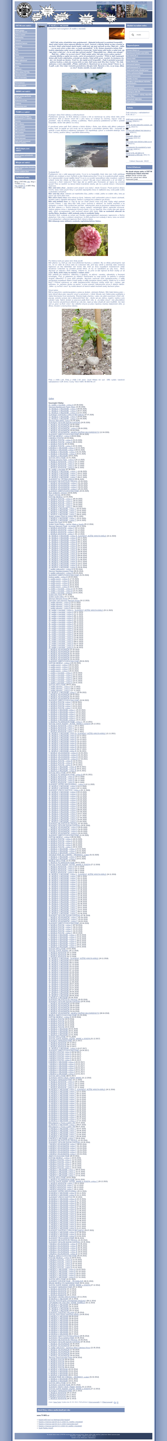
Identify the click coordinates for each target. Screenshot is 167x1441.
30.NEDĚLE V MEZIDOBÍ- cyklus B (62, 1199)
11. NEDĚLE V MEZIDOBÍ (59, 994)
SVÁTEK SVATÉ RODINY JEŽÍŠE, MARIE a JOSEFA (70, 1039)
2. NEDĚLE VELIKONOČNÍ (59, 659)
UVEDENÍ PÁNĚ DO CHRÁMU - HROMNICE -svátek (69, 855)
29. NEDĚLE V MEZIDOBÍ (59, 966)
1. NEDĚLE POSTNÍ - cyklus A (60, 446)
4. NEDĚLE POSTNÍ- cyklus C (60, 704)
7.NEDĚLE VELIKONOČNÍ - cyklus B (63, 1244)
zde (28, 182)
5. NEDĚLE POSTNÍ (56, 1019)
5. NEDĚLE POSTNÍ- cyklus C (60, 702)
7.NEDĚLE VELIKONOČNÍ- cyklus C (63, 1144)
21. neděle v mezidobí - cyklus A (61, 405)
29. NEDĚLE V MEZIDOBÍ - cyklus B (63, 546)
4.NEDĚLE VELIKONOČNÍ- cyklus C (63, 1150)
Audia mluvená (20, 138)
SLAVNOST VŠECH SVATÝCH (60, 1197)
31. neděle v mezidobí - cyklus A (61, 616)
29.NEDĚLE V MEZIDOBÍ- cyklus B (62, 1201)
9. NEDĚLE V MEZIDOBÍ (58, 998)
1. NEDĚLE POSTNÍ (56, 1027)
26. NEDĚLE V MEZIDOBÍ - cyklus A (63, 798)
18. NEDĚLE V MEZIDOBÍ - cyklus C (63, 904)
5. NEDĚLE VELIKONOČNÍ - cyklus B (63, 755)
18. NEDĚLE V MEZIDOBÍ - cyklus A (63, 812)
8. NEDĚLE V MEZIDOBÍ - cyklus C (62, 509)
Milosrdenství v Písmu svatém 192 (62, 1123)
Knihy (17, 66)
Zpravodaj (18, 46)
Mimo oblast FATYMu (22, 72)
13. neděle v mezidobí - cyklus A (61, 644)
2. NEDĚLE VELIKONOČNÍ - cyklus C (63, 489)
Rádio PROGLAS (132, 61)
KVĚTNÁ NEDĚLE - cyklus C (60, 1158)
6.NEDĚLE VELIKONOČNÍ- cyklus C (63, 1146)
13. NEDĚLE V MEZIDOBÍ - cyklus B (63, 567)
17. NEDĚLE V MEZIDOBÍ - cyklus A (63, 411)
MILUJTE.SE (141, 2)
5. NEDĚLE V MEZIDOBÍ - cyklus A (62, 853)
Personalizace (20, 83)
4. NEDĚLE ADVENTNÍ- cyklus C (61, 726)
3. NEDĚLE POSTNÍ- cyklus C (60, 706)
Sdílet (51, 399)
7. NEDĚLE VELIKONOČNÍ (59, 649)
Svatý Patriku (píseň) (46, 1428)
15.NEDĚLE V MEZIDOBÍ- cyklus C (62, 1125)
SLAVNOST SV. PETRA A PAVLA (61, 479)
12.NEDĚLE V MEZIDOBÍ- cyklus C (62, 1133)
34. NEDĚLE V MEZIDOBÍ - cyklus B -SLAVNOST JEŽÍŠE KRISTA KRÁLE (77, 536)
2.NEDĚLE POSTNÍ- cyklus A (60, 1058)
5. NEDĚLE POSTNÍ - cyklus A (60, 839)
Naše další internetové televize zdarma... (22, 142)
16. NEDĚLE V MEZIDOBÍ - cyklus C (63, 473)
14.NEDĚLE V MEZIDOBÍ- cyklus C (62, 1129)
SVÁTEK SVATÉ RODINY (58, 951)
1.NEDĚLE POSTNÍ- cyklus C (60, 1168)
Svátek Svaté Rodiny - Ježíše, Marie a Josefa (66, 524)
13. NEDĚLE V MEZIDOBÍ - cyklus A (63, 417)
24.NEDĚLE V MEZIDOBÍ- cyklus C (62, 1109)
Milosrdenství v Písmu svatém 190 (62, 1127)
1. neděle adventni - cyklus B (60, 608)
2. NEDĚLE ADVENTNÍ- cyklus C (61, 730)
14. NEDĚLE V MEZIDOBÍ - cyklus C (63, 477)
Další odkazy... (131, 102)
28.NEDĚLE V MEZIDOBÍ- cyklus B (62, 1203)
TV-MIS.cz (127, 2)
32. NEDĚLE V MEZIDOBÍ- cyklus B (62, 737)
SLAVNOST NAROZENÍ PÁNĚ (60, 1041)
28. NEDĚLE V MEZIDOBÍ (59, 968)
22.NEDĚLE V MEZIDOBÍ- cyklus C (62, 1113)
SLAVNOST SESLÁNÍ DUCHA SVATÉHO (64, 423)
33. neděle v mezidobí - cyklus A (61, 612)
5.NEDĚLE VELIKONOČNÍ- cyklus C (63, 1148)
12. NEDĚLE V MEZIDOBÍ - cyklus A (63, 419)
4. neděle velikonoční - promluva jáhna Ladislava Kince (69, 1348)
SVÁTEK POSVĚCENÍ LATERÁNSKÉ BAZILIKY (67, 1301)
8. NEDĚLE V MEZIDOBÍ (58, 1369)
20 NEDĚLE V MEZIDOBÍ (58, 1322)
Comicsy (18, 103)
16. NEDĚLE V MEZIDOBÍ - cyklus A (63, 814)
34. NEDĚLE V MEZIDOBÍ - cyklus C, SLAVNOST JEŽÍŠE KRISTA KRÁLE (77, 874)
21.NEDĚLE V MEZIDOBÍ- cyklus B (62, 1217)
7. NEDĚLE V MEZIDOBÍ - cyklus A (62, 849)
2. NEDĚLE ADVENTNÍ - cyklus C (61, 532)
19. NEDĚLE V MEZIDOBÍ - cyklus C (63, 471)
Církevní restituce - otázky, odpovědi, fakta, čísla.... (139, 95)
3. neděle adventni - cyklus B (60, 604)
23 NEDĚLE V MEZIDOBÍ (58, 1316)
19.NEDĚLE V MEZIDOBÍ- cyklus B (62, 1221)
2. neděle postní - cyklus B (59, 585)
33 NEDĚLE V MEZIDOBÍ (58, 1299)
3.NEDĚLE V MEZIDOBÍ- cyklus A (62, 1072)
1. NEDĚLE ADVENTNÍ (57, 956)
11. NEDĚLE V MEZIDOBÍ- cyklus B (62, 751)
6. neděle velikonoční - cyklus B (61, 573)
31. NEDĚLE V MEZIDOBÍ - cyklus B (63, 542)
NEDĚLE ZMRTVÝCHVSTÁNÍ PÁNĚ (63, 1015)
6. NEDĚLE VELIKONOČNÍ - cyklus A (63, 829)
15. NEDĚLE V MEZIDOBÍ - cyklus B (63, 563)
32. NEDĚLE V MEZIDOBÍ (59, 962)
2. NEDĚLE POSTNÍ (56, 444)
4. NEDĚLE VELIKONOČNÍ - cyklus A (63, 428)
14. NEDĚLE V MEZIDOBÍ (59, 990)
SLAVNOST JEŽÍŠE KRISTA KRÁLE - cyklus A (67, 784)
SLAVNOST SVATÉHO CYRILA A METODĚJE (66, 415)
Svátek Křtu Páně (55, 522)
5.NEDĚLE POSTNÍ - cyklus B (60, 1260)
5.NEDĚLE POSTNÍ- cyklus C (60, 1160)
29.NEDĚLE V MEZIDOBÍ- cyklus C (62, 1099)
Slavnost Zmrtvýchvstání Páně (60, 1357)
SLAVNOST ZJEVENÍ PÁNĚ (60, 1385)
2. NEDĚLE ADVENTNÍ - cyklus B (61, 780)
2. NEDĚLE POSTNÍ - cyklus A (60, 845)
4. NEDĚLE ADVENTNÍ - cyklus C (61, 528)
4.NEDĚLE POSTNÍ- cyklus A (60, 1054)
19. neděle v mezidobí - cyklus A (61, 638)
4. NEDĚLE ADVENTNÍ (57, 953)
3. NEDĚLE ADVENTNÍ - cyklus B (61, 779)
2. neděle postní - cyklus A (59, 669)
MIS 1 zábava (19, 124)
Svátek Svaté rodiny (56, 597)
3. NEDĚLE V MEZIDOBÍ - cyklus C (62, 518)
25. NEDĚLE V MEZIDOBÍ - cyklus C (63, 890)
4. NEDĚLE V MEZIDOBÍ (58, 1031)
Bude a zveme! (20, 34)
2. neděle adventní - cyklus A (59, 689)
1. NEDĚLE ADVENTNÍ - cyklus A (61, 468)
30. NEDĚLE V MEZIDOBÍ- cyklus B (62, 739)
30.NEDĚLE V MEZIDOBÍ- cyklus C (62, 1097)
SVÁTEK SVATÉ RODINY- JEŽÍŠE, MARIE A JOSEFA (69, 724)
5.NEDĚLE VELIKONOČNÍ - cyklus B (63, 1248)
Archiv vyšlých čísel (22, 171)
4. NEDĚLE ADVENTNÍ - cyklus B (61, 777)
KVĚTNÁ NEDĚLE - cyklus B (60, 1017)
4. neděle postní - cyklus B (59, 581)
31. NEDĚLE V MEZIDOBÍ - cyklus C (63, 878)
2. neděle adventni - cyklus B (60, 606)
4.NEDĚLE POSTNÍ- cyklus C (60, 1162)
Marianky (18, 63)
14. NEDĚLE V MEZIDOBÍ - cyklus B (63, 565)
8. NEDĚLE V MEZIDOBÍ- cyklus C (62, 710)
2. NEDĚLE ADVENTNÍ (57, 955)
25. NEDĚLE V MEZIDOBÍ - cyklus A (63, 800)
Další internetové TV (133, 67)
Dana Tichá (57, 1402)
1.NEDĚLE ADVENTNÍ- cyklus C (61, 1189)
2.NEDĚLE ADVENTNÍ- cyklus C (61, 1187)
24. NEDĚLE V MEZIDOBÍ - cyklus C (63, 892)
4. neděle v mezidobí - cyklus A (60, 679)
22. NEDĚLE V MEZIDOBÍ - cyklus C (63, 896)
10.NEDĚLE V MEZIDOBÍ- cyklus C (62, 1136)
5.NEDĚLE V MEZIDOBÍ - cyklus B (62, 1271)
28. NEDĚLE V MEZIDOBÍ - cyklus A (63, 794)
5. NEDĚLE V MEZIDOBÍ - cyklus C (62, 514)
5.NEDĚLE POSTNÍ (56, 438)
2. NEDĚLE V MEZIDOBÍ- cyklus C (62, 720)
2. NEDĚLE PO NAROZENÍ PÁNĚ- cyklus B (65, 775)
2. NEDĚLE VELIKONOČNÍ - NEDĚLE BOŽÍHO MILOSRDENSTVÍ (74, 432)
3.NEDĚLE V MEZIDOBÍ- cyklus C (62, 1174)
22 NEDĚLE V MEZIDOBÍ (58, 1318)
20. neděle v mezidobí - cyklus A (61, 636)
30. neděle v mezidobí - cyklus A (61, 618)
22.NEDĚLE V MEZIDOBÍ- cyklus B (62, 1215)
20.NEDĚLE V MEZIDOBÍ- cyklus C (62, 1115)
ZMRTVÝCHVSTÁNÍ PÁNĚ (59, 1156)
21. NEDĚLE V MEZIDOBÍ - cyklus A (63, 808)
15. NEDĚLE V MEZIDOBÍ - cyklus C (63, 475)
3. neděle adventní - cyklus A (59, 687)
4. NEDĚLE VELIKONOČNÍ (59, 655)
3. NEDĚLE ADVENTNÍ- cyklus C (61, 728)
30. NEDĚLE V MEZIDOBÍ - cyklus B (63, 544)
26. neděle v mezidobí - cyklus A (61, 624)
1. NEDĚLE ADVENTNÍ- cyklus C (61, 732)
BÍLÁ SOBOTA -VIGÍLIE (58, 493)
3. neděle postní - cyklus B (59, 583)
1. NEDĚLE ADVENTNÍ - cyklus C (61, 534)
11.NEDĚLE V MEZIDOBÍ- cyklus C (62, 1134)
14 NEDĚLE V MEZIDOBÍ (58, 1334)
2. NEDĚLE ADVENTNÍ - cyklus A (61, 466)
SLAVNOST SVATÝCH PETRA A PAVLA (64, 1336)
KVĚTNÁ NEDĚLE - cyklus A (60, 436)
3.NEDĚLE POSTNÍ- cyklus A (60, 1056)
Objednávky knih (21, 106)
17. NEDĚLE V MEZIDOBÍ (59, 984)
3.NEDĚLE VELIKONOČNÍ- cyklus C (63, 1152)
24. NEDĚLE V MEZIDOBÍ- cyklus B (62, 745)
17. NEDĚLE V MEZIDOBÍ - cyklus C (63, 906)
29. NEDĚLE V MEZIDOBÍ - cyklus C (63, 882)
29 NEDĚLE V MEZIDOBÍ (58, 1307)
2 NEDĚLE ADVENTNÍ (57, 1397)
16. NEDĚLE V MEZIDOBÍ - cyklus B (63, 561)
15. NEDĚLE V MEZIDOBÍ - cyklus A (63, 413)
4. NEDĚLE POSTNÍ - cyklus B (60, 761)
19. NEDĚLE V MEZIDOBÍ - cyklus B (63, 559)
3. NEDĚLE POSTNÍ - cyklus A (60, 442)
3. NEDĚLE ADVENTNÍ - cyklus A (61, 464)
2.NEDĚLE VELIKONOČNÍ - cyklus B (63, 1254)
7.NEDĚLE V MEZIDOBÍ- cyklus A (62, 1064)
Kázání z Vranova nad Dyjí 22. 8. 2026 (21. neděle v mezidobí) (61, 1422)
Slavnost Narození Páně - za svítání (62, 526)
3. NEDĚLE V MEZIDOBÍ (58, 1033)
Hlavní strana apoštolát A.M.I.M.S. (23, 96)
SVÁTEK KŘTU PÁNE (57, 1037)
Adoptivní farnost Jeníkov (135, 89)
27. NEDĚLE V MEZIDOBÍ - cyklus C (63, 886)
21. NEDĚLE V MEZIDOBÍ (59, 978)
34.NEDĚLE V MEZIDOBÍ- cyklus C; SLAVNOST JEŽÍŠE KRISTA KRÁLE (77, 1089)
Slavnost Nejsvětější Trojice (59, 421)
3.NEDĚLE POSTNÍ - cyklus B (60, 1264)
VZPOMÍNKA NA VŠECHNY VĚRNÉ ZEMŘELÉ (67, 1303)
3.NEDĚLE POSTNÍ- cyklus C (60, 1164)
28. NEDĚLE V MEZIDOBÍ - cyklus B (63, 548)
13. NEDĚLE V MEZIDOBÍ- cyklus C (62, 692)
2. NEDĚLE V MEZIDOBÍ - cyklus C (62, 520)
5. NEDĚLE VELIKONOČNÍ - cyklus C (63, 921)
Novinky (18, 121)
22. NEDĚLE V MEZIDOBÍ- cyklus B (62, 747)
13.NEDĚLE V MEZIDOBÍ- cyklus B (62, 1232)
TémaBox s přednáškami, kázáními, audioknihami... (138, 82)
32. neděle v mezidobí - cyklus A (61, 614)
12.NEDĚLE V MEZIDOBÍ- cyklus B (62, 1234)
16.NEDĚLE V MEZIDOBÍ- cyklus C (62, 1121)
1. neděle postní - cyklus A (59, 671)
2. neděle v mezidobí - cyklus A (60, 683)
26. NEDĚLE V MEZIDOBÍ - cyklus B (63, 552)
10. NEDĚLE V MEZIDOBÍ (59, 996)
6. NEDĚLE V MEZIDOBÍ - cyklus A (62, 851)
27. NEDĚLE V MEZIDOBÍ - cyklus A (63, 796)
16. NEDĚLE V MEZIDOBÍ (59, 986)
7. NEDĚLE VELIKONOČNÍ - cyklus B (63, 753)
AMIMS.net (101, 2)
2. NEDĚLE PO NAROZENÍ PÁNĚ (62, 863)
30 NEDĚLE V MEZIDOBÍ (58, 1305)
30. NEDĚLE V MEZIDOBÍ (59, 964)
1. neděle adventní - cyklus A (59, 690)
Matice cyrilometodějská (134, 73)
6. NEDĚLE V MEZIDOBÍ (58, 1373)
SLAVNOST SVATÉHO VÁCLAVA (61, 1312)
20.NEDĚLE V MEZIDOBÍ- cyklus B (62, 1219)
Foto (16, 52)
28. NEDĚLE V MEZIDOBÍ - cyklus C (63, 884)
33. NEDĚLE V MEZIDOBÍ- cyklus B (62, 735)
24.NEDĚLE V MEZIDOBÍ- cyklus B (62, 1211)
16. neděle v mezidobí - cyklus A (61, 640)
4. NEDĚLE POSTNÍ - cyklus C (60, 501)
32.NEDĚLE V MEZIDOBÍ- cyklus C (62, 1093)
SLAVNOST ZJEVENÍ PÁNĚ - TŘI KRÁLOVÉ (66, 1281)
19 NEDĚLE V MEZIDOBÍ (58, 1324)
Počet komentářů (94, 1402)
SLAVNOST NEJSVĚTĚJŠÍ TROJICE (63, 481)
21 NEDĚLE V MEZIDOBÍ (58, 1320)
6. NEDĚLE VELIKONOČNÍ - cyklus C (63, 919)
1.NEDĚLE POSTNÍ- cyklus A (60, 1060)
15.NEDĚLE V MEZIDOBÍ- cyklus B (62, 1228)
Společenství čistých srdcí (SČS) (137, 53)
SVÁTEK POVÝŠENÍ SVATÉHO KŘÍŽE (64, 1314)
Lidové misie (19, 57)
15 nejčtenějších (20, 85)
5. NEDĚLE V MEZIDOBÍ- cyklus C (62, 716)
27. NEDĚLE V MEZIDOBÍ (59, 970)
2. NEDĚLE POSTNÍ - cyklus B (60, 763)
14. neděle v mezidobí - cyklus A (61, 642)
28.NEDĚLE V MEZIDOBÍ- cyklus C (62, 1101)
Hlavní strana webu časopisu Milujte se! (25, 168)
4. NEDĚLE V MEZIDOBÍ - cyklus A (62, 452)
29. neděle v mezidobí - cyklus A (61, 620)
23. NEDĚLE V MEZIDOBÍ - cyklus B (63, 556)
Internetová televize (133, 64)
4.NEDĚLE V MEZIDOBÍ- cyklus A (62, 1070)
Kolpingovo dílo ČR (133, 92)
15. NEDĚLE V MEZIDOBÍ (59, 988)
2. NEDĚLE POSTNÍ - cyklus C (60, 505)
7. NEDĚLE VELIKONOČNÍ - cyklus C (63, 483)
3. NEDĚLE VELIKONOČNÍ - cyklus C (63, 487)
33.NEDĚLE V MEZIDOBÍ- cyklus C (62, 1091)
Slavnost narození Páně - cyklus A (62, 460)
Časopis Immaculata (133, 76)
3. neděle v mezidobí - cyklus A (60, 681)
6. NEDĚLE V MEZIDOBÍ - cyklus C (62, 512)
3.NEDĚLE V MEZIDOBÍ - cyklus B (62, 1275)
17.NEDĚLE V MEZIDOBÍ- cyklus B (62, 1224)
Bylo (16, 49)
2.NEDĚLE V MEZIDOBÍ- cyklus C (62, 1176)
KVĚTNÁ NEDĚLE (56, 497)
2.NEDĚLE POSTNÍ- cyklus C (60, 1166)
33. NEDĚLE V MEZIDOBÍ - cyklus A (63, 786)
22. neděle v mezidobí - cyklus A (61, 632)
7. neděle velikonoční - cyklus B (61, 569)
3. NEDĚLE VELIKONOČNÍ (59, 430)
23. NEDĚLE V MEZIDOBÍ (59, 974)
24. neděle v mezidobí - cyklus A (61, 628)
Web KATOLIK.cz (132, 56)
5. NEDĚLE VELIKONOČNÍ (59, 426)
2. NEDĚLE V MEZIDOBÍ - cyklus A (62, 859)
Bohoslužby (19, 37)
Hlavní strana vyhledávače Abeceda (24, 156)
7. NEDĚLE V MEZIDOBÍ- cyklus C (62, 712)
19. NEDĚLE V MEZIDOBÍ (59, 982)
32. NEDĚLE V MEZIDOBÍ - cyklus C (63, 876)
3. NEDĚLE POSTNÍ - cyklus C (60, 503)
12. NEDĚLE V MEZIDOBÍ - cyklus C (63, 913)
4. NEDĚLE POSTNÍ (56, 1021)
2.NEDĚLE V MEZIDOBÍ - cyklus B (62, 1277)
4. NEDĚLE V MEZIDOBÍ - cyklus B (62, 769)
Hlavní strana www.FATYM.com (21, 31)
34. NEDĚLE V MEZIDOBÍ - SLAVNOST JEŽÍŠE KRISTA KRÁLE (74, 958)
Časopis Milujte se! (132, 50)
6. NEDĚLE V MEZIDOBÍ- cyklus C (62, 714)
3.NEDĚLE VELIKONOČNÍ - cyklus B (63, 1252)
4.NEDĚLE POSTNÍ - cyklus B (60, 1262)
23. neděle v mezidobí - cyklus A (61, 630)
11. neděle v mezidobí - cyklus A (61, 646)
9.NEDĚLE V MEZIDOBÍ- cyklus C (62, 1138)
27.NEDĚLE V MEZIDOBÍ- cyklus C (62, 1103)
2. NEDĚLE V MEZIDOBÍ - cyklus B (62, 771)
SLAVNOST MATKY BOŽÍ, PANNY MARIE (65, 1078)
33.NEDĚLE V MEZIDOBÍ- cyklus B (62, 1193)
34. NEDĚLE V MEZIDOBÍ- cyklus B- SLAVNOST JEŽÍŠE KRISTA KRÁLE (77, 734)
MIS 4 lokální (19, 132)
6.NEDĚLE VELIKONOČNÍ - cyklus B (63, 1246)
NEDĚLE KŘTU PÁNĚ (57, 861)
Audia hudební (20, 135)
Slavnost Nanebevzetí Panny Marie (62, 407)
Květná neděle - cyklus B (58, 577)
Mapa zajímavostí (21, 60)
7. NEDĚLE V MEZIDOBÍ (58, 1371)
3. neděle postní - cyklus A (59, 667)
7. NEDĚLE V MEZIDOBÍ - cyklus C (62, 511)
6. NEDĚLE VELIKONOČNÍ (59, 424)
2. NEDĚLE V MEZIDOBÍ (58, 456)
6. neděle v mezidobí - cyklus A (60, 675)
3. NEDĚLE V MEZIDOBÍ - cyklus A (62, 454)
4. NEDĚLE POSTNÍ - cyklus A (60, 440)
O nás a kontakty (21, 77)
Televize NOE (130, 58)
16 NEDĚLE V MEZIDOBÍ (58, 1330)
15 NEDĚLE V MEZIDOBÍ (58, 1332)
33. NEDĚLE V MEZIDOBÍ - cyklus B (63, 538)
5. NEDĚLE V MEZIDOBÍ (58, 1029)
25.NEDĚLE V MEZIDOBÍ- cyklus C (62, 1107)
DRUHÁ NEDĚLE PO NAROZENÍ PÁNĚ (64, 1283)
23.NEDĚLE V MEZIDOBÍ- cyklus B (62, 1213)
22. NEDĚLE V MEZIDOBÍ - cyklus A (63, 806)
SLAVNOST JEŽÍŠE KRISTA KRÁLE (63, 1191)
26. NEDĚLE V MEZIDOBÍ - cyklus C (63, 888)
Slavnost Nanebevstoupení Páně (61, 571)
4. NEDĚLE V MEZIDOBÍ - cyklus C (62, 943)
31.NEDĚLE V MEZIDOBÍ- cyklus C (62, 1095)
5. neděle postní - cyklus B (59, 579)
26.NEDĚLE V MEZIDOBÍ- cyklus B (62, 1207)
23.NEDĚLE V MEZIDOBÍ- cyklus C (62, 1111)
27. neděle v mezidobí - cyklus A (61, 622)
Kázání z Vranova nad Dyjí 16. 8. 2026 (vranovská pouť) (58, 1424)
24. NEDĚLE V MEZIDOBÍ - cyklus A (63, 802)
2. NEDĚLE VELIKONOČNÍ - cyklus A (63, 833)
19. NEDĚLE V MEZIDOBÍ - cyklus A (63, 409)
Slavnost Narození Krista (58, 599)
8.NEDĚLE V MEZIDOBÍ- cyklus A (62, 1062)
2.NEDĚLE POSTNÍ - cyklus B (60, 1266)
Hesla (17, 55)
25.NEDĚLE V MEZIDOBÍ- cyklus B (62, 1209)
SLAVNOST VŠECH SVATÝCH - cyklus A (64, 790)
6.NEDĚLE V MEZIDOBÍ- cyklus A (62, 448)
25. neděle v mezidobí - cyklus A (61, 626)
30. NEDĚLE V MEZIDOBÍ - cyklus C (63, 880)
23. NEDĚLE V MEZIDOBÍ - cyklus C (63, 894)
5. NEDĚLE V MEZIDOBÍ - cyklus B (62, 767)
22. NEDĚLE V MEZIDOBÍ (59, 976)
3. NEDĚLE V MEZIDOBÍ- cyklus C (62, 718)
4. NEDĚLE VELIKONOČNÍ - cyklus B (63, 757)
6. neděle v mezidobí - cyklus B (61, 589)
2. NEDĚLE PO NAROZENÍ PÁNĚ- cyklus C (65, 722)
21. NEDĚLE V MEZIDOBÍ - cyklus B (63, 557)
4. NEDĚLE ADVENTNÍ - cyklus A (61, 462)
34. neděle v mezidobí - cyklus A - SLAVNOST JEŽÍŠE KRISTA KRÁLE (76, 610)
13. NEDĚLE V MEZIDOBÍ (59, 992)
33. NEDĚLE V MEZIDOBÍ (59, 960)
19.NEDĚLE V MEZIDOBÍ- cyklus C (62, 1117)
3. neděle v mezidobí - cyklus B (61, 591)
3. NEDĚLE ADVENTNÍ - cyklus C (61, 530)
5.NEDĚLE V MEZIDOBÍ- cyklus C (62, 1170)
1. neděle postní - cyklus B (59, 587)
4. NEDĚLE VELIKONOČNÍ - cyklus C (63, 485)
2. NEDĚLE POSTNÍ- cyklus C (60, 708)
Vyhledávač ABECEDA (134, 99)
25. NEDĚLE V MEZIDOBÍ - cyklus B (63, 554)
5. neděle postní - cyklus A (59, 665)
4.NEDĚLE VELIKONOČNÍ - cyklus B (63, 1250)
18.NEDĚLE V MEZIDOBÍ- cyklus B (62, 1223)
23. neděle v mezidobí (57, 469)
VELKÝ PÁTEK (54, 495)
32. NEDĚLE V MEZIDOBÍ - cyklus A (63, 788)
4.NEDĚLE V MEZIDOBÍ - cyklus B (62, 1273)
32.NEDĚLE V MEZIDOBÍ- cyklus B (62, 1195)
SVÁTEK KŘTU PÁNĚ (57, 458)
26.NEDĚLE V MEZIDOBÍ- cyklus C (62, 1105)
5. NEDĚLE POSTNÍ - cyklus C (60, 499)
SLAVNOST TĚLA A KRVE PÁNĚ (61, 1238)
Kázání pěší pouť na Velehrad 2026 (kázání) (54, 1420)
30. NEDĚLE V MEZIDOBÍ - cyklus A (63, 792)
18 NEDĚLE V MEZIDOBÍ (58, 1326)
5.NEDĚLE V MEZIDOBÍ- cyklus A (62, 450)
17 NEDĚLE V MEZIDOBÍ (58, 1328)
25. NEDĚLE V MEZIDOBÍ (59, 972)
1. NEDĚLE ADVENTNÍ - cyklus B (61, 782)
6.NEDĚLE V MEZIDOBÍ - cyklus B (62, 1269)
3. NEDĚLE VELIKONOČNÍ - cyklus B (63, 759)
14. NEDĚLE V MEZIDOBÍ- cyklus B (62, 749)
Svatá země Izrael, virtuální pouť (137, 70)
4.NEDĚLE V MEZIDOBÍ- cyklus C (62, 1172)
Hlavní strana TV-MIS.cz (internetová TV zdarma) (23, 117)
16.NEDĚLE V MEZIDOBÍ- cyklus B (62, 1226)
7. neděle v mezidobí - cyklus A (60, 673)
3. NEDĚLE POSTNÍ (56, 1023)
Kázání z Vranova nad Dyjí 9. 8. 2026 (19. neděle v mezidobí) (60, 1426)
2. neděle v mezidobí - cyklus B (61, 593)
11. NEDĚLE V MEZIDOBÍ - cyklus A (63, 822)
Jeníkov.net (130, 86)
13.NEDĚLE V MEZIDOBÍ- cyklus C (62, 1131)
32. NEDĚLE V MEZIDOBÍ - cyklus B (63, 540)
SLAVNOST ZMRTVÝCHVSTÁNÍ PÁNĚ (64, 434)
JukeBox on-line (132, 79)
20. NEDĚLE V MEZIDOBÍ (59, 980)
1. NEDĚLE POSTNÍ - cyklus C (60, 507)
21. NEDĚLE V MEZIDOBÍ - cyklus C (63, 898)
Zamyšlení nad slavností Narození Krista (64, 601)
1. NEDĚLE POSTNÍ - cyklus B (60, 765)
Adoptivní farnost (21, 43)
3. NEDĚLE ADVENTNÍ (57, 1043)
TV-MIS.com (114, 2)
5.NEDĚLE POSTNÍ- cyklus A (60, 1052)
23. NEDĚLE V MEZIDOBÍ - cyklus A (63, 804)
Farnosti (18, 40)
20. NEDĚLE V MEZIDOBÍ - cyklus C (63, 900)
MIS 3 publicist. (20, 130)
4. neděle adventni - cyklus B (60, 602)
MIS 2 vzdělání (20, 127)
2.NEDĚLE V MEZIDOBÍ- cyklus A (62, 1074)
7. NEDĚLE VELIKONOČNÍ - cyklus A (63, 827)
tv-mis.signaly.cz (20, 185)
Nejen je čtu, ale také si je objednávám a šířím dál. (135, 154)
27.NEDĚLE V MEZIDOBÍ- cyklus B (62, 1205)
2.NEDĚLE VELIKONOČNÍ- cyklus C (63, 1154)
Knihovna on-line (21, 100)
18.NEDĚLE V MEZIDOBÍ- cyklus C (62, 1119)
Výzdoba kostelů (21, 75)
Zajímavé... (18, 69)
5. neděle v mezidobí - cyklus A (60, 677)
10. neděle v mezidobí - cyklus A (61, 647)
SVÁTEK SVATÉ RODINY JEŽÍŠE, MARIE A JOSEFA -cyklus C (73, 1181)
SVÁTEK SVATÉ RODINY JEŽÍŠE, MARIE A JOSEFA (69, 865)
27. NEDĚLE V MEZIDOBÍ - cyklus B (63, 550)
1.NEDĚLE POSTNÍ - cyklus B (60, 1267)
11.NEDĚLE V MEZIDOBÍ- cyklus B (62, 1236)
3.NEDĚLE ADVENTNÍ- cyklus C (61, 1185)
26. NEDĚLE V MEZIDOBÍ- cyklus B (62, 743)
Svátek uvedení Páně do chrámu (61, 516)
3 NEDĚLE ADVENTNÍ (57, 1395)
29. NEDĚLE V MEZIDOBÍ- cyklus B (62, 741)
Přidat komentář (107, 1402)
